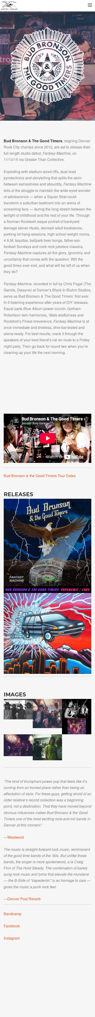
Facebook (12, 926)
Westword (15, 837)
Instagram (12, 938)
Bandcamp (12, 913)
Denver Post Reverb (24, 898)
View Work (48, 543)
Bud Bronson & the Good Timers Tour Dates (40, 475)
